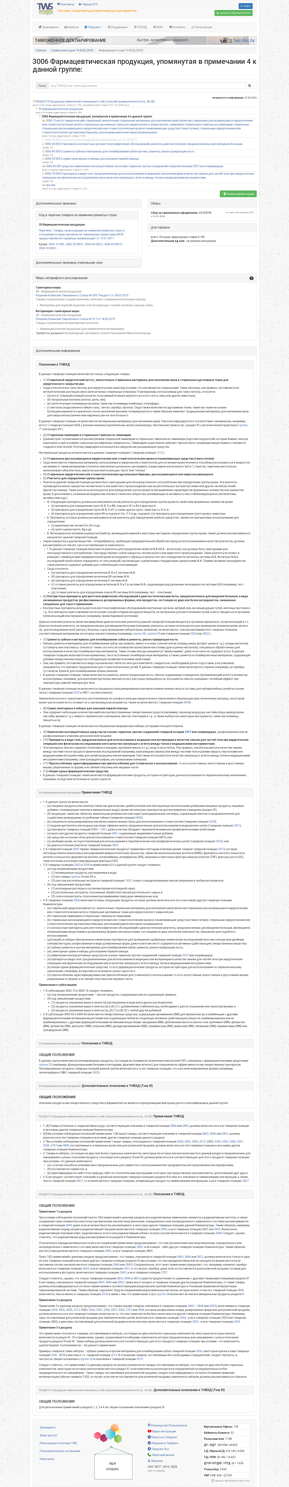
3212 (202, 1141)
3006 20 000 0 (74, 244)
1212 (159, 452)
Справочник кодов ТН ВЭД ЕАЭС (72, 50)
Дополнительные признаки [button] (56, 203)
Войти (246, 6)
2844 (173, 1125)
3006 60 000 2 (93, 244)
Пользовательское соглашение (60, 1451)
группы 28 (77, 876)
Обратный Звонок (234, 13)
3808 (66, 1145)
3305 (225, 1141)
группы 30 (45, 1064)
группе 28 (163, 1294)
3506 (46, 1145)
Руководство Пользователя (169, 1425)
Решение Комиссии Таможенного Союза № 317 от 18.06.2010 (75, 319)
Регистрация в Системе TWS (58, 1443)
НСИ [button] (158, 27)
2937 (188, 731)
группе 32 (86, 1359)
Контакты (67, 4)
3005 (187, 1141)
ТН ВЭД (141, 27)
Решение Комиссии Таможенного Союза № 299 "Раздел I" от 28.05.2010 (82, 295)
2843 (205, 1133)
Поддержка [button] (118, 27)
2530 (105, 1294)
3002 (194, 633)
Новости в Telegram (164, 1437)
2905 (217, 1229)
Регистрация (203, 27)
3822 (206, 633)
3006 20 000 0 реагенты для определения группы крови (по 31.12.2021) (91, 139)
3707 (54, 1145)
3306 (232, 1141)
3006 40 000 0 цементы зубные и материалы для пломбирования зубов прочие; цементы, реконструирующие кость (120, 151)
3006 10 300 (56, 244)
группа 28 (139, 633)
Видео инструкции (163, 1431)
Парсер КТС (90, 4)
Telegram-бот (160, 1449)
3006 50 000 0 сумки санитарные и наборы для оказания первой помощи (92, 158)
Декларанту (50, 27)
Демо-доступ (48, 1435)
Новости (73, 27)
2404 (138, 817)
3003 (77, 864)
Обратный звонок (162, 1455)
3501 (127, 1268)
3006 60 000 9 (113, 244)
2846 (213, 1133)
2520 (76, 692)
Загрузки (157, 1460)
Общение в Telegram (165, 1443)
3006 (77, 900)
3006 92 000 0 (47, 248)
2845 (185, 1125)
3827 (79, 1180)
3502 (219, 841)
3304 (217, 1141)
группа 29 (153, 633)
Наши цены (47, 1458)
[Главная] (45, 8)
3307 (103, 829)
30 (37, 291)
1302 (128, 880)
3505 (237, 1321)
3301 (237, 825)
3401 (115, 833)
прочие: (51, 185)
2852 (225, 1133)
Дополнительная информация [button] (58, 351)
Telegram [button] (93, 27)
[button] (145, 278)
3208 (54, 1355)
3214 (114, 1355)
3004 (186, 702)
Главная (41, 50)
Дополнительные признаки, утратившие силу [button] (69, 262)
